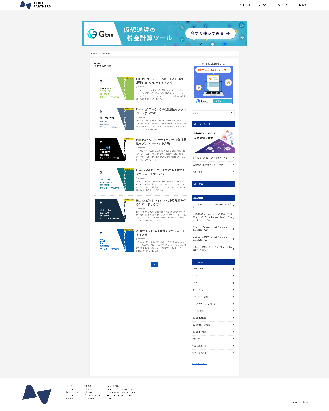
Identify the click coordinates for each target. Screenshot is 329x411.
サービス (69, 395)
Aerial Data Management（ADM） (121, 392)
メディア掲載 (198, 311)
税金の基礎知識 (199, 346)
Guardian (111, 398)
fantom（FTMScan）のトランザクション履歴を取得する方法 (212, 248)
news (194, 283)
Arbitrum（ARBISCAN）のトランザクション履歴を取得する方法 (211, 238)
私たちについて (72, 392)
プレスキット (89, 398)
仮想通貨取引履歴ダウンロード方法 (207, 165)
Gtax (194, 276)
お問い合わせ (89, 392)
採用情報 (87, 386)
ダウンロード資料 (200, 297)
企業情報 (69, 398)
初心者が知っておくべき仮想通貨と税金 (209, 158)
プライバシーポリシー (93, 395)
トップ (68, 386)
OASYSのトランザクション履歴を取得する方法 (212, 206)
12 (149, 264)
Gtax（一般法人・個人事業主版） (120, 389)
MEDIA (282, 5)
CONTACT (302, 5)
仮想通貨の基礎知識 (201, 325)
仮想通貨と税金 (199, 318)
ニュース (69, 389)
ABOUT (245, 5)
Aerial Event (197, 269)
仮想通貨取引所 (199, 332)
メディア (87, 389)
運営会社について (199, 364)
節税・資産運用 (199, 353)
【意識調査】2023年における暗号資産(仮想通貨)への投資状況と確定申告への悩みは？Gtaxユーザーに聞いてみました (212, 217)
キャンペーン (198, 290)
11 (142, 264)
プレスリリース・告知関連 (204, 304)
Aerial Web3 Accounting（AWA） (120, 395)
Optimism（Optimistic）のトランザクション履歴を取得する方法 (211, 228)
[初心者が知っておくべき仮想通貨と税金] (213, 153)
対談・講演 (197, 172)
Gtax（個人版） (113, 386)
